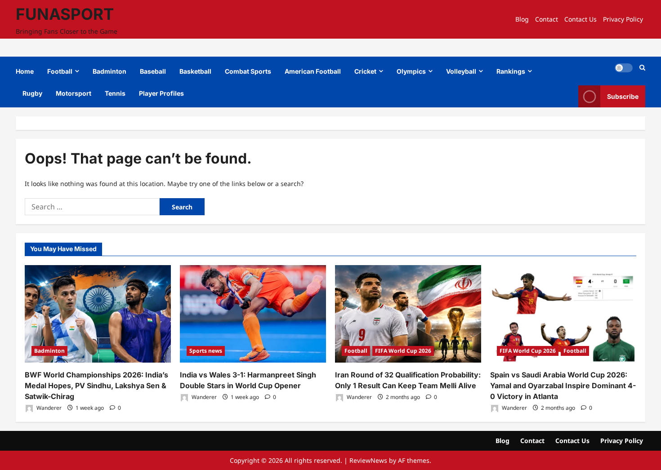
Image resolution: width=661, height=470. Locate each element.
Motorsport (73, 93)
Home (25, 71)
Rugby (32, 93)
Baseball (153, 71)
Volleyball (461, 71)
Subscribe (623, 96)
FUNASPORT (65, 13)
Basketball (195, 71)
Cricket (365, 71)
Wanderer (48, 408)
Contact (546, 19)
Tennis (115, 93)
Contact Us (580, 19)
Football (59, 71)
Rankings (510, 71)
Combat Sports (248, 71)
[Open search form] (642, 68)
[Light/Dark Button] (624, 67)
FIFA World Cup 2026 (403, 351)
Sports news (205, 351)
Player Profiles (161, 93)
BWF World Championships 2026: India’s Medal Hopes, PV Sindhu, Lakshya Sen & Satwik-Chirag (96, 385)
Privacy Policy (623, 19)
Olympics (411, 71)
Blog (522, 19)
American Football (313, 71)
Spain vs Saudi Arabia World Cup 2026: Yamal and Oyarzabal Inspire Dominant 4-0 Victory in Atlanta (563, 385)
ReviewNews (368, 460)
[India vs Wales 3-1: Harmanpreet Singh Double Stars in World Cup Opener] (253, 314)
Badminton (109, 71)
